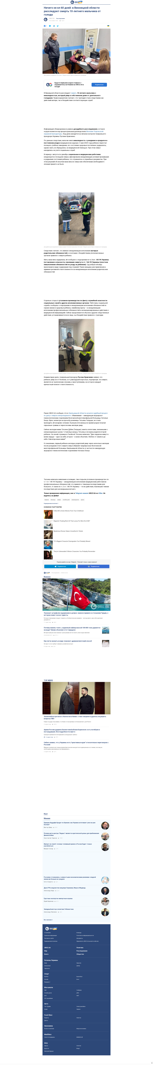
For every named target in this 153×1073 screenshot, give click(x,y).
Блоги (46, 954)
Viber (100, 493)
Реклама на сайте (49, 938)
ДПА (77, 993)
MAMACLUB (79, 1037)
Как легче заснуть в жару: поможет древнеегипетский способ (68, 641)
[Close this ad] (152, 1063)
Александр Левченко (50, 912)
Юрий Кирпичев (48, 901)
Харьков (78, 963)
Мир (45, 951)
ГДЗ (45, 990)
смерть (74, 93)
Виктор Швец (48, 827)
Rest (46, 814)
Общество (80, 954)
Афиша (46, 1045)
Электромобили (80, 1006)
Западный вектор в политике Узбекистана (58, 909)
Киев (45, 963)
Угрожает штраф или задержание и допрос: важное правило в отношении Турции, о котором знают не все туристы (76, 614)
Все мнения (48, 920)
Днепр (78, 965)
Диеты (46, 1020)
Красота (46, 1048)
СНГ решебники (48, 998)
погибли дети (66, 499)
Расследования (81, 951)
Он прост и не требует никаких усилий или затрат (58, 644)
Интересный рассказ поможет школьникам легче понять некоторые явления (67, 632)
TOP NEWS (48, 680)
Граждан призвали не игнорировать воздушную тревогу (60, 734)
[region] (76, 114)
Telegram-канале (81, 493)
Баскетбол (79, 976)
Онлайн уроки (48, 993)
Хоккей (46, 979)
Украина (47, 499)
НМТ (77, 995)
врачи (82, 499)
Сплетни (78, 1045)
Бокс (77, 979)
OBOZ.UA (51, 18)
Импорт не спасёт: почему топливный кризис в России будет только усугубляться (68, 845)
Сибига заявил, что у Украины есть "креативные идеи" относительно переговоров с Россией (76, 744)
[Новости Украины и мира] (47, 573)
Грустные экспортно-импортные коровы (58, 898)
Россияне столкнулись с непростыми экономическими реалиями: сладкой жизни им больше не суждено (70, 878)
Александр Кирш (49, 890)
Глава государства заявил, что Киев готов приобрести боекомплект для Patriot (67, 721)
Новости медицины (49, 1037)
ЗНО (45, 995)
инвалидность (75, 499)
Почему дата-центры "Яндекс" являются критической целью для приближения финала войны (71, 834)
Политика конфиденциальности (85, 935)
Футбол (46, 976)
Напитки (78, 1017)
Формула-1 (47, 982)
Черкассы (47, 968)
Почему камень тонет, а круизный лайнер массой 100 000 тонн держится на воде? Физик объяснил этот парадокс (72, 629)
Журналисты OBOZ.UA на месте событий (87, 941)
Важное (47, 577)
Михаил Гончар (48, 849)
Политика (79, 947)
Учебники (79, 990)
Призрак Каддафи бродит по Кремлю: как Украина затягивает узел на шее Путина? (69, 823)
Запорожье (47, 965)
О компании (47, 932)
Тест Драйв (47, 1006)
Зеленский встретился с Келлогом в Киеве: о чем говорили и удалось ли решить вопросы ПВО (75, 718)
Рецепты (46, 1017)
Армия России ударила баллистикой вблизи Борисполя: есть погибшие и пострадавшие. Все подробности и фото (72, 731)
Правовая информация (50, 935)
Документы (79, 938)
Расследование (60, 18)
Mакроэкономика (81, 1028)
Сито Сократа (48, 882)
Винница (53, 499)
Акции (45, 1009)
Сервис (78, 1009)
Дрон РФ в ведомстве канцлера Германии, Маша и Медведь (65, 888)
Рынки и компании (49, 1028)
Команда (78, 932)
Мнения (47, 818)
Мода (78, 1048)
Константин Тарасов (50, 838)
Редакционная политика (50, 503)
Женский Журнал (49, 1051)
